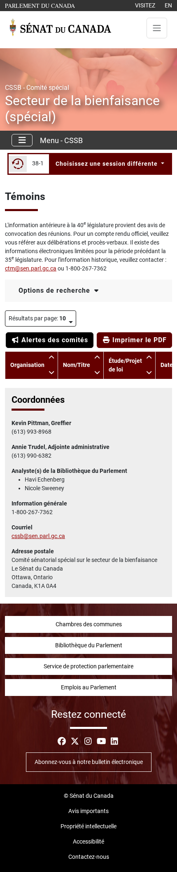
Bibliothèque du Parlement (88, 645)
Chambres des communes (89, 624)
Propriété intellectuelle (88, 826)
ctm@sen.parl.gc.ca (30, 268)
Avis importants (88, 811)
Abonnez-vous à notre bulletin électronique (89, 762)
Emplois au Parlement (88, 687)
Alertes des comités (53, 340)
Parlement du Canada (42, 5)
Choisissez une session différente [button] (107, 163)
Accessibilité (88, 841)
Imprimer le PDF (138, 340)
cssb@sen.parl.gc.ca (38, 536)
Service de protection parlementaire (88, 666)
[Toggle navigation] (157, 28)
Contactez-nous (88, 856)
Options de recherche (55, 290)
